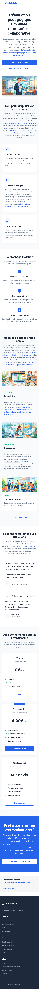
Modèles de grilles (8, 924)
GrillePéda (11, 3)
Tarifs (4, 928)
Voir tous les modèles (20, 518)
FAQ (3, 953)
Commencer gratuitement (19, 62)
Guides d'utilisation (8, 945)
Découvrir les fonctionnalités (19, 69)
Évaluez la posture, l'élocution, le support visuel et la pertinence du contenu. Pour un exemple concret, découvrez (18, 404)
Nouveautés (6, 931)
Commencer (19, 694)
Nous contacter (19, 803)
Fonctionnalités (7, 921)
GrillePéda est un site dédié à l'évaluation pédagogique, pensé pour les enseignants (19, 52)
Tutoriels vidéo (7, 949)
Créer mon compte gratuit (19, 861)
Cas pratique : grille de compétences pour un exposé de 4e (18, 412)
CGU (3, 963)
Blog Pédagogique (8, 942)
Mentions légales (7, 970)
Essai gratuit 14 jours (19, 749)
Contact (4, 974)
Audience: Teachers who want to (26, 546)
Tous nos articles (8, 888)
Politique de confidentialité (11, 967)
